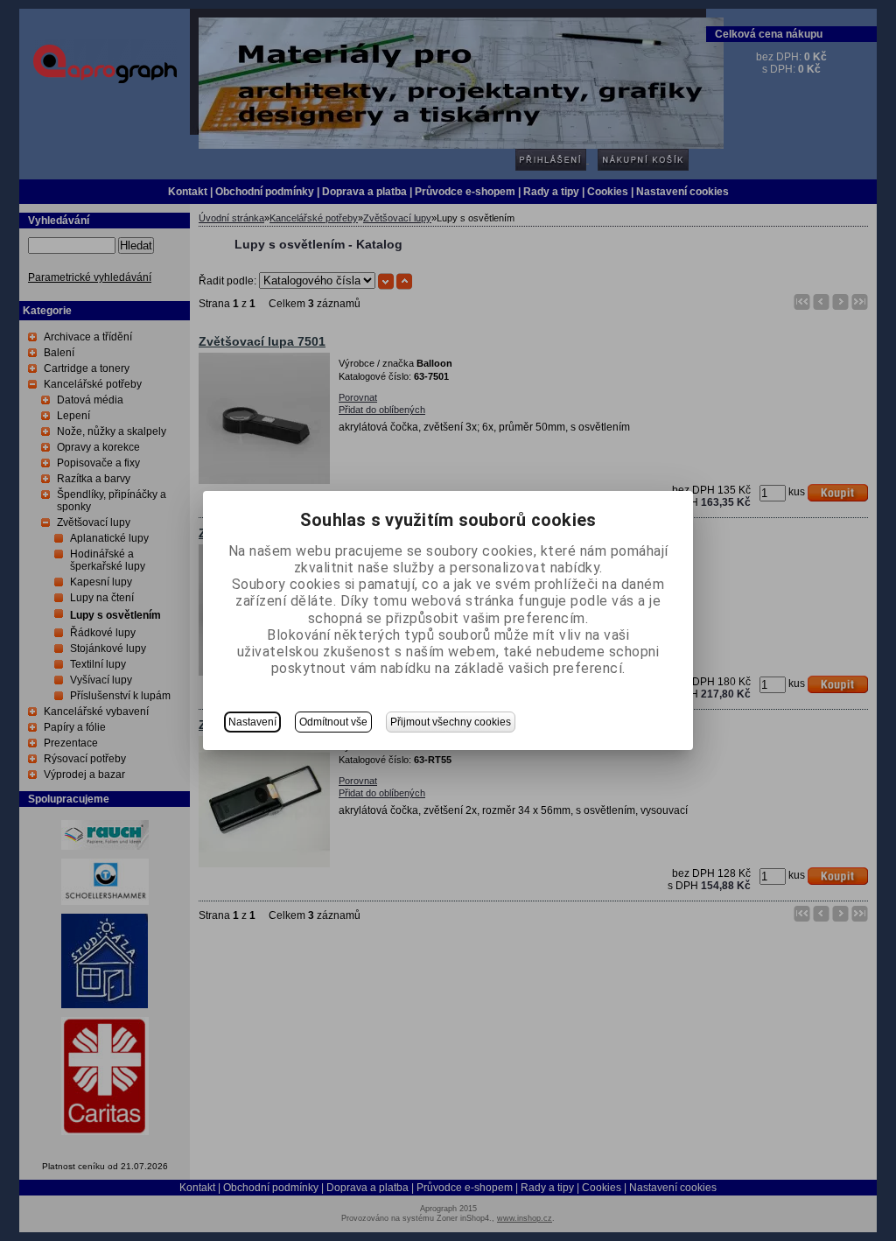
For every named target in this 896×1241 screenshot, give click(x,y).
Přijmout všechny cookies (450, 722)
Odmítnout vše (333, 722)
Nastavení (252, 722)
